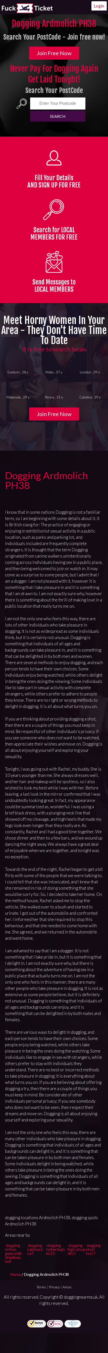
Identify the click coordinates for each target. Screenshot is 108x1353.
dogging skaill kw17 (93, 1249)
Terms (41, 1287)
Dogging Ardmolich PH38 (46, 480)
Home (16, 1274)
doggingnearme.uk (81, 1297)
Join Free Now (54, 53)
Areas (67, 1287)
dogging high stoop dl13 (77, 1249)
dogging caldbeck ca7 (35, 1249)
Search (58, 116)
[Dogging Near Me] (27, 8)
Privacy (54, 1287)
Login (99, 6)
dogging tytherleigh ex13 (55, 1249)
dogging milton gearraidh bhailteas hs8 (13, 1253)
